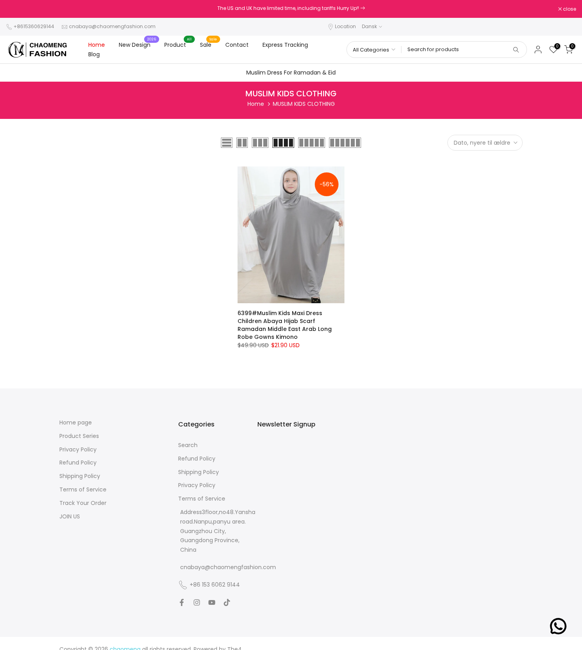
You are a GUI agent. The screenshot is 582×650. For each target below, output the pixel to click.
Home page (75, 422)
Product (178, 44)
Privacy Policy (78, 449)
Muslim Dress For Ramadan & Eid (291, 72)
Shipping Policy (79, 476)
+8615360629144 (33, 26)
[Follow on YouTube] (211, 602)
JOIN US (69, 516)
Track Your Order (83, 503)
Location (345, 26)
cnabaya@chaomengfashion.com (112, 26)
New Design (137, 44)
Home (96, 45)
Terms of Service (83, 489)
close (17, 9)
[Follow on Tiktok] (226, 602)
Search (188, 445)
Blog (94, 54)
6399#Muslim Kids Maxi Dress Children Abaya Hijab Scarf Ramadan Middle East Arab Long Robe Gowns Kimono (285, 325)
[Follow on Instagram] (196, 602)
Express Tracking (285, 45)
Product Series (79, 436)
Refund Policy (78, 462)
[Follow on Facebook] (181, 602)
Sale (208, 44)
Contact (237, 45)
